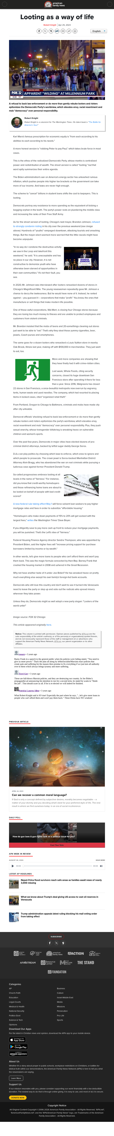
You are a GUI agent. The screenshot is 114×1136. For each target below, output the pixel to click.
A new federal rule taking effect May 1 (32, 503)
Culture (60, 993)
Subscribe (56, 937)
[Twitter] (56, 942)
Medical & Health (16, 1006)
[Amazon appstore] (18, 1054)
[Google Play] (19, 1047)
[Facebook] (49, 942)
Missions (61, 1006)
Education (13, 997)
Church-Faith (14, 993)
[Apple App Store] (18, 1040)
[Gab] (63, 942)
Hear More (100, 860)
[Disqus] (57, 684)
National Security (16, 1011)
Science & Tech (16, 1020)
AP (10, 988)
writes (30, 520)
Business (61, 988)
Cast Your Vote (57, 845)
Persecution (62, 1011)
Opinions (13, 1024)
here (48, 624)
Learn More (16, 1078)
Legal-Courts (15, 1002)
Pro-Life (60, 1015)
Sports (60, 1020)
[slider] (57, 866)
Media (60, 1002)
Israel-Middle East (65, 997)
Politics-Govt (14, 1015)
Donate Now (17, 1098)
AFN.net (85, 634)
